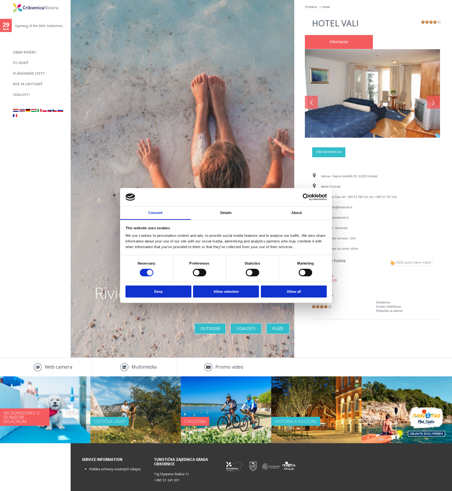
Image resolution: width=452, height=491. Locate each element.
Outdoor (210, 328)
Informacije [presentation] (339, 42)
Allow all (294, 292)
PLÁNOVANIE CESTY (28, 73)
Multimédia (144, 367)
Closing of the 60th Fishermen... (39, 26)
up (393, 263)
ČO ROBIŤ (20, 62)
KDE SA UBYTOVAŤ (28, 84)
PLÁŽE (277, 328)
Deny (158, 292)
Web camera (58, 367)
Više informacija (329, 152)
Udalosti (246, 328)
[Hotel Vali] (372, 51)
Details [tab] (226, 213)
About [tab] (296, 213)
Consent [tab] (155, 213)
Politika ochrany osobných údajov (115, 469)
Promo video (229, 367)
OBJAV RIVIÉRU (24, 52)
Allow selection (226, 292)
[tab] (339, 42)
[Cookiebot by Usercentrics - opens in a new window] (306, 197)
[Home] (10, 2)
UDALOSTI (21, 94)
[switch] (199, 272)
